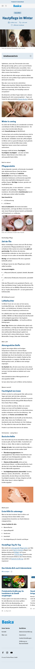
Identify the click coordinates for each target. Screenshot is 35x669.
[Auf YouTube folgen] (11, 652)
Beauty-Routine (22, 99)
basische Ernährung (17, 559)
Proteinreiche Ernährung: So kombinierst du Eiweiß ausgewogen (13, 593)
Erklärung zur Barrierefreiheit (23, 642)
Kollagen (16, 552)
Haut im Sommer (18, 550)
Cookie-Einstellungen (25, 638)
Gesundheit (18, 13)
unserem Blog (18, 554)
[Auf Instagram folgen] (7, 652)
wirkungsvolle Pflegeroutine (19, 548)
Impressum (22, 635)
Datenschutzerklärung (25, 632)
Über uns (4, 635)
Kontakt (4, 632)
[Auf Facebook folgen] (3, 652)
